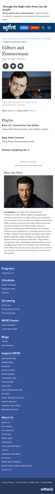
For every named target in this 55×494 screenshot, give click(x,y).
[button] (43, 27)
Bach (13, 110)
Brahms (31, 110)
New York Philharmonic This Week (35, 38)
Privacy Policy (7, 482)
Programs (13, 38)
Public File (34, 482)
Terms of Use (21, 482)
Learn (17, 165)
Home (4, 38)
